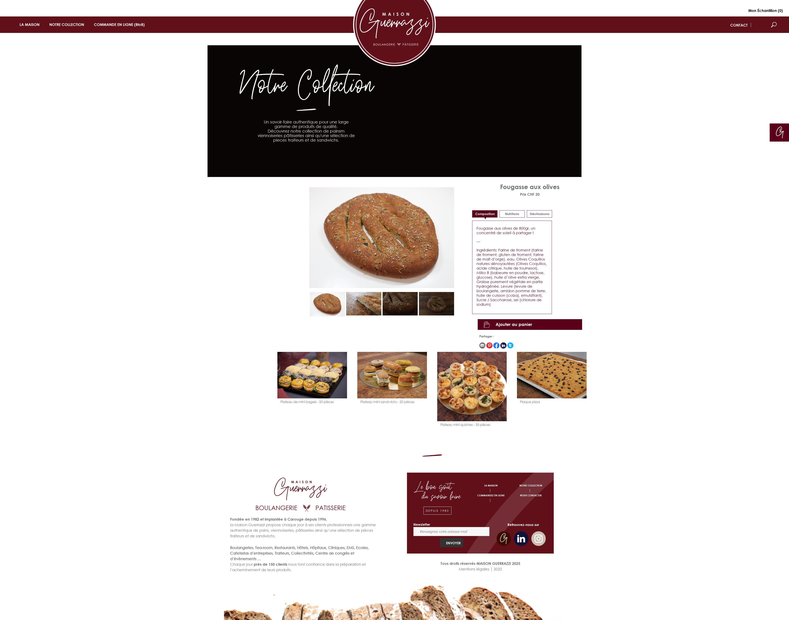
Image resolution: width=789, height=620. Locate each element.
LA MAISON (29, 24)
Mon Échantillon (765, 10)
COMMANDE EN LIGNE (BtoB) (119, 24)
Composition (485, 214)
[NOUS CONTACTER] (780, 132)
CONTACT (739, 25)
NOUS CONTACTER (531, 495)
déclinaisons (539, 214)
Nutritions (512, 214)
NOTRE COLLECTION (66, 24)
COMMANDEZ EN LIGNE (491, 495)
